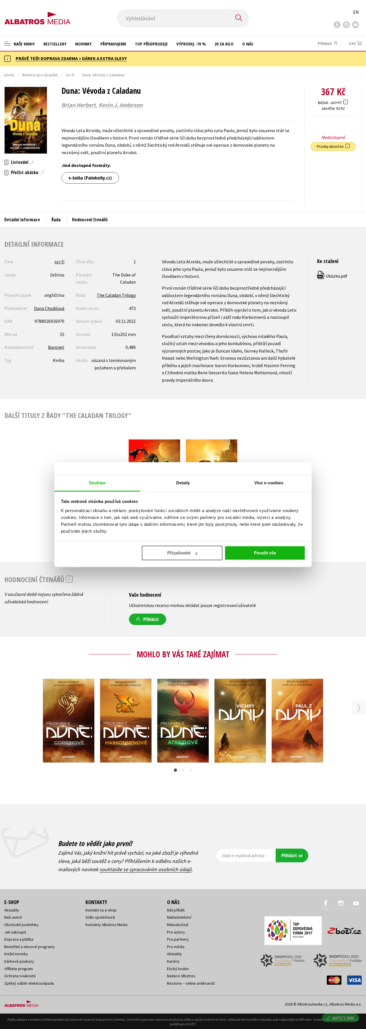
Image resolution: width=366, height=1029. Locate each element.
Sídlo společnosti (100, 917)
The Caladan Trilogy (116, 295)
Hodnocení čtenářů (90, 219)
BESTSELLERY (55, 44)
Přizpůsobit (178, 552)
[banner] (37, 13)
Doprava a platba (18, 939)
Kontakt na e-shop (101, 910)
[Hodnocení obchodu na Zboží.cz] (342, 929)
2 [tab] (183, 770)
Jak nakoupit (15, 932)
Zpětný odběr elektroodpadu (29, 983)
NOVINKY (83, 44)
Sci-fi (70, 74)
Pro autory (176, 932)
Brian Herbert (78, 105)
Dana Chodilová (49, 308)
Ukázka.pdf (332, 276)
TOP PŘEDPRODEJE (151, 44)
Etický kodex (178, 968)
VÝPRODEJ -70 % (191, 44)
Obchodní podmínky (21, 924)
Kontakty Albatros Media (106, 924)
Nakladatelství (179, 917)
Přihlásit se (292, 855)
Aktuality (11, 910)
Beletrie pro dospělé (40, 74)
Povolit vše (265, 552)
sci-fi (59, 261)
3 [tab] (190, 770)
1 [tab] (175, 770)
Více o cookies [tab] (268, 482)
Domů (9, 74)
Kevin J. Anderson (121, 105)
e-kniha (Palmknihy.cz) (90, 178)
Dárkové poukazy (19, 961)
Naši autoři (13, 917)
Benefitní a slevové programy (29, 946)
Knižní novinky (16, 953)
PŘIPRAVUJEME (113, 44)
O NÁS (247, 44)
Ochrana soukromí (19, 975)
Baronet (56, 347)
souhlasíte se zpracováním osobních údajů (146, 869)
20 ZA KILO (224, 44)
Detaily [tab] (183, 482)
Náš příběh (176, 910)
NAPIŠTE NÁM (343, 1017)
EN (356, 12)
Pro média (175, 946)
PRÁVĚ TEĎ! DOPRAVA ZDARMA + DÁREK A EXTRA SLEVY (71, 58)
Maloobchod (177, 924)
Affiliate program (18, 968)
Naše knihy (24, 44)
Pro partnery (178, 939)
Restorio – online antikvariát (191, 983)
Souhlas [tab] (97, 482)
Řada (56, 219)
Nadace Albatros (181, 975)
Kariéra (173, 961)
